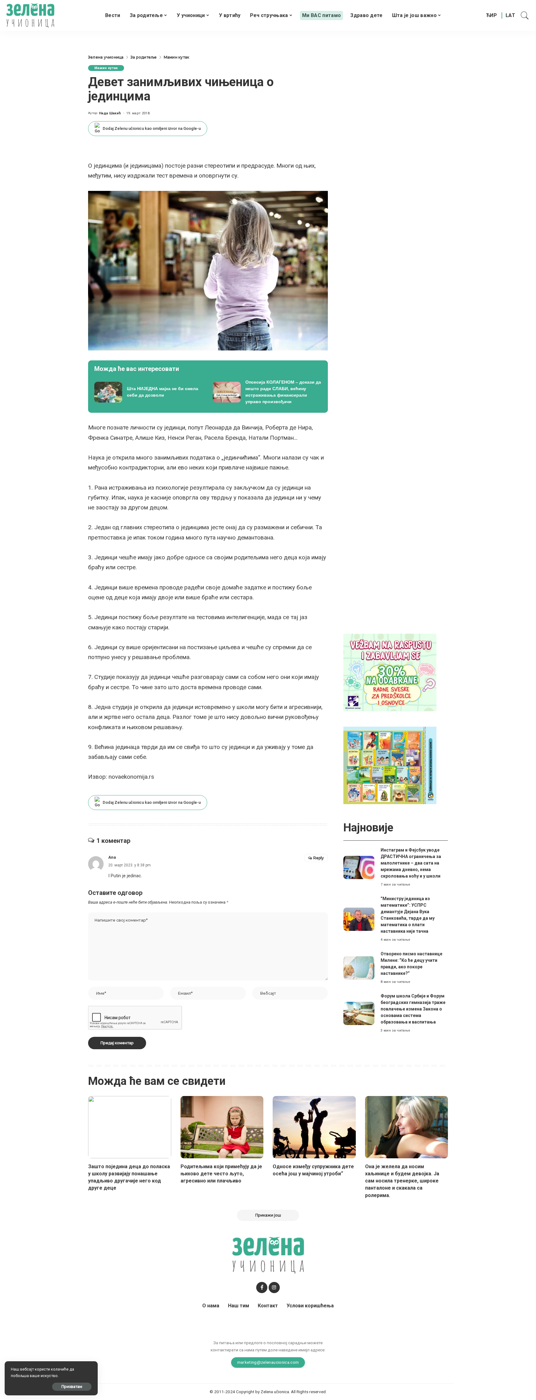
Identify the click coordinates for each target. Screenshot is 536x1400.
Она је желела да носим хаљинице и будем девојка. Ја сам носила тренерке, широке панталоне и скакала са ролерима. (402, 1181)
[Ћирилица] (491, 15)
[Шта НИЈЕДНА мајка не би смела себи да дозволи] (148, 392)
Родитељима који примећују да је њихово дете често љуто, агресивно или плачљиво (221, 1174)
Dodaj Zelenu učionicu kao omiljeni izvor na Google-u (152, 128)
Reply (318, 858)
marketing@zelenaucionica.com (268, 1362)
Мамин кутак (106, 68)
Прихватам (71, 1386)
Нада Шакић (110, 113)
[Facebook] (261, 1287)
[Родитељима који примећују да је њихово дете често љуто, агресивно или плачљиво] (222, 1127)
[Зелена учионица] (30, 15)
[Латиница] (511, 15)
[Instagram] (274, 1287)
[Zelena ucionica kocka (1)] (389, 672)
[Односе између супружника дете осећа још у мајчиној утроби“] (314, 1127)
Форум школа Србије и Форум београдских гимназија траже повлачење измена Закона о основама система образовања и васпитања (413, 1008)
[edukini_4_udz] (389, 765)
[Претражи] (525, 15)
